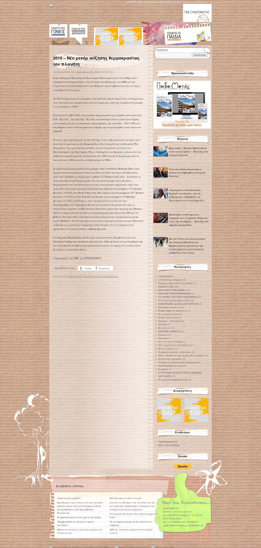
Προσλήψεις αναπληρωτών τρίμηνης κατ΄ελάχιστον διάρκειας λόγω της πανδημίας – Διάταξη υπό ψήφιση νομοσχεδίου (188, 220)
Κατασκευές (164, 327)
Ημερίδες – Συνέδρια (169, 320)
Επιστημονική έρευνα (169, 307)
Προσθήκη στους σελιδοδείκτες (100, 276)
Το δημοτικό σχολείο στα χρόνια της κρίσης (79, 517)
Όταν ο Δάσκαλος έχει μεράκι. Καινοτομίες (181, 355)
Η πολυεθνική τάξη (168, 317)
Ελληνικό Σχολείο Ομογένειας (174, 300)
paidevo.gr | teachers (68, 539)
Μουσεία (163, 334)
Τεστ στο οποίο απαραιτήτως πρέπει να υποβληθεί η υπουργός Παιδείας (187, 172)
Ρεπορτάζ (163, 369)
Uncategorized (164, 276)
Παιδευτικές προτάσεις (170, 358)
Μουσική (162, 338)
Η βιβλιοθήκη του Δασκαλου (172, 310)
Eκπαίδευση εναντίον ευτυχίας (126, 498)
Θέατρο (162, 324)
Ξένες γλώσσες (166, 348)
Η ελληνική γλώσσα (168, 314)
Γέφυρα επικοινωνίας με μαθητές (175, 283)
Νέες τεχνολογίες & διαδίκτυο (174, 345)
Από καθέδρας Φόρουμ (170, 279)
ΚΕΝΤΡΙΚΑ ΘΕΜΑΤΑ (169, 331)
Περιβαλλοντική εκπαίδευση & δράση (177, 362)
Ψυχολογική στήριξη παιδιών (173, 379)
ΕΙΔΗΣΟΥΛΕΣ (75, 276)
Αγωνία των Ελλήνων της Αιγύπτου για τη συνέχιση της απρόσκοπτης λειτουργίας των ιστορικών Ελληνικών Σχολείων (132, 506)
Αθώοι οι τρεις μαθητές (69, 498)
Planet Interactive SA (168, 441)
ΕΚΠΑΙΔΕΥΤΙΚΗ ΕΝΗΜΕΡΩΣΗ (174, 293)
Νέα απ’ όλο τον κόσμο (170, 341)
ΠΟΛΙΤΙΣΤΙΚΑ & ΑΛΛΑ (170, 365)
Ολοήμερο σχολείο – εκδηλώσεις (174, 351)
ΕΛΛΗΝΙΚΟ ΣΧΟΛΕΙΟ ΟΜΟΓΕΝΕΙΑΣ (178, 296)
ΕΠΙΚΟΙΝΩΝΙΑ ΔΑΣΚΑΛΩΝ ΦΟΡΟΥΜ (178, 303)
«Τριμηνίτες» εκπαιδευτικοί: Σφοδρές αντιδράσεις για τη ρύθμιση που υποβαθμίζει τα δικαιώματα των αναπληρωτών (186, 195)
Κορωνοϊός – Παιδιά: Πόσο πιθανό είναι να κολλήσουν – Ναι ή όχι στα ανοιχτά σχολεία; (188, 151)
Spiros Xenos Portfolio (168, 445)
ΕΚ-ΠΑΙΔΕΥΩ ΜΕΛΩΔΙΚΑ (172, 289)
